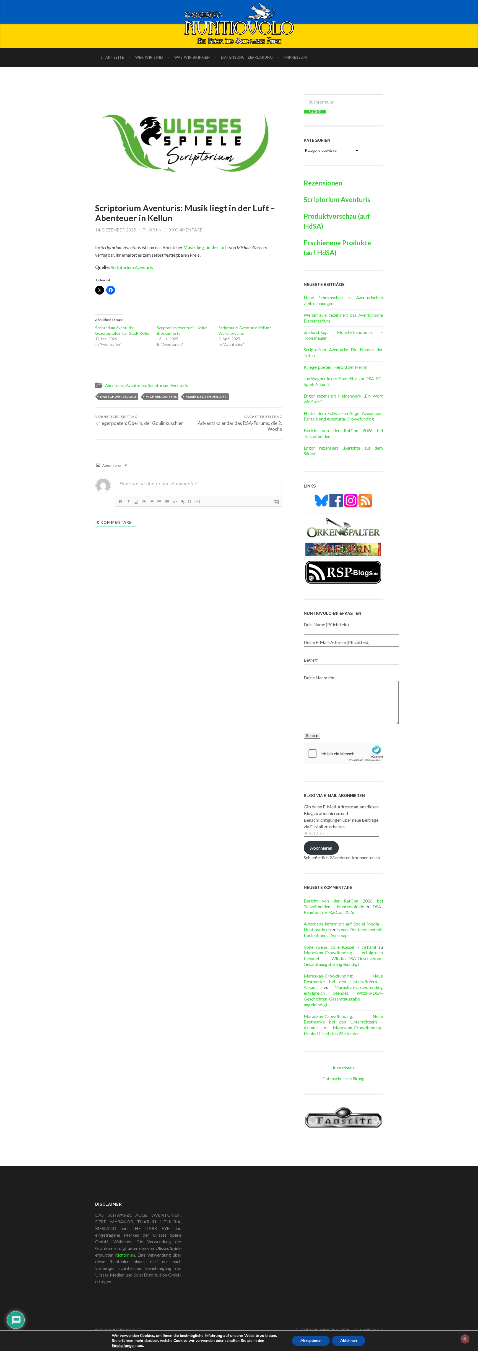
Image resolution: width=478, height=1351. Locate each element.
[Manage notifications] (465, 1338)
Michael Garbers (161, 397)
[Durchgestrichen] (144, 501)
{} (190, 501)
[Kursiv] (128, 501)
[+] (197, 501)
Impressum (295, 57)
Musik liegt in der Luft (206, 397)
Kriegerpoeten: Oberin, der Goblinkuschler (139, 420)
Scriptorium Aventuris (132, 267)
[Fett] (120, 501)
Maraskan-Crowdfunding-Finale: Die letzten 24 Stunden (343, 1030)
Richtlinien (125, 1254)
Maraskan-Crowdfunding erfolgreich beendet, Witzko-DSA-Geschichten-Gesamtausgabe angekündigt (343, 958)
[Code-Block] (175, 501)
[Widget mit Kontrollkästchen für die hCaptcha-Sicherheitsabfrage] (343, 753)
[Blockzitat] (167, 501)
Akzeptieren (310, 1340)
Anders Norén (334, 1330)
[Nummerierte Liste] (151, 501)
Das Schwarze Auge (118, 397)
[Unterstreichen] (136, 501)
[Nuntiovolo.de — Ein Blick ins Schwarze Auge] (239, 23)
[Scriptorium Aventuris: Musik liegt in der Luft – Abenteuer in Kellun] (188, 143)
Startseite (112, 57)
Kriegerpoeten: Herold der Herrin (335, 367)
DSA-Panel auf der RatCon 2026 (343, 909)
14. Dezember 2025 (115, 230)
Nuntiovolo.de (125, 1330)
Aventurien (136, 385)
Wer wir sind (149, 57)
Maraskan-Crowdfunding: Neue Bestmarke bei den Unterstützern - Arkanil (343, 981)
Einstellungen (124, 1345)
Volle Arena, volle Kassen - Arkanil (340, 947)
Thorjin (152, 230)
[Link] (182, 501)
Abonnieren (321, 847)
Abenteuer (114, 385)
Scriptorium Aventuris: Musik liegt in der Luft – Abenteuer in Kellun (185, 213)
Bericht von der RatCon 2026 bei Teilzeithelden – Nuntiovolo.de (343, 903)
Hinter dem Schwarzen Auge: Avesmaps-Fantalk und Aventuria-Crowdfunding (343, 416)
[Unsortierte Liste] (159, 501)
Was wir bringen (192, 57)
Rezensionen (323, 183)
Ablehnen (348, 1340)
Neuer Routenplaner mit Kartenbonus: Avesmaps (343, 932)
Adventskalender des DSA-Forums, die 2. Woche (240, 423)
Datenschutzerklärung (247, 57)
